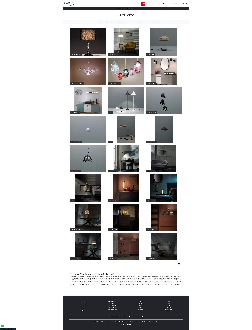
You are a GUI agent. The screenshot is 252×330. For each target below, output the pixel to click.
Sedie (140, 307)
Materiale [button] (120, 22)
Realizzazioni (175, 3)
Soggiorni (140, 301)
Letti (168, 301)
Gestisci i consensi (12, 329)
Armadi (168, 305)
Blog (169, 3)
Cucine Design (111, 301)
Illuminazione (132, 8)
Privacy (1, 329)
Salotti (140, 303)
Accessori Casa (162, 3)
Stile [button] (130, 22)
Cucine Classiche (112, 305)
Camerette (168, 307)
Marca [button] (99, 22)
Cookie (5, 329)
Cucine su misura (112, 307)
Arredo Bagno (140, 309)
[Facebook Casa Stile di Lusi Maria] (138, 317)
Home (118, 8)
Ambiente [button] (109, 22)
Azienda (137, 3)
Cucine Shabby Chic (112, 309)
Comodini (168, 303)
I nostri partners (83, 306)
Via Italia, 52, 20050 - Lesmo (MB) (117, 317)
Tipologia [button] (139, 22)
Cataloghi (83, 308)
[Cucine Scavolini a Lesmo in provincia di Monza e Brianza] (143, 3)
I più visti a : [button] (151, 22)
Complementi (168, 309)
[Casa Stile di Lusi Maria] (69, 3)
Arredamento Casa (151, 3)
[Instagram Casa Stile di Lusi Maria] (142, 317)
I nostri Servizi (83, 304)
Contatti (182, 3)
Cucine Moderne (112, 303)
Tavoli (140, 305)
